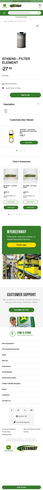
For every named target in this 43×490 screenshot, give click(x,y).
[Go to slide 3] (21, 150)
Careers (26, 432)
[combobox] (24, 13)
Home (5, 21)
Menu (4, 13)
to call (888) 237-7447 (21, 1)
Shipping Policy (7, 434)
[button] (37, 26)
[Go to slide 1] (16, 150)
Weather (22, 416)
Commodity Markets (23, 422)
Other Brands (7, 372)
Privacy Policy (6, 432)
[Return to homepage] (12, 8)
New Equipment (8, 343)
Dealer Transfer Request (11, 383)
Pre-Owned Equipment (10, 349)
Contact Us (6, 400)
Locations (5, 395)
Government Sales (9, 378)
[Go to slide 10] (32, 214)
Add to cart (25, 95)
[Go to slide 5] (19, 214)
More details (11, 202)
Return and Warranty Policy (32, 429)
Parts (4, 355)
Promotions (11, 21)
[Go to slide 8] (27, 214)
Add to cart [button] (28, 142)
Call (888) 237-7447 (21, 310)
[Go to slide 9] (29, 214)
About (4, 389)
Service (5, 360)
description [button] (9, 104)
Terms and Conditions (9, 429)
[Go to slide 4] (24, 150)
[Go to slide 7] (24, 214)
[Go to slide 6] (21, 214)
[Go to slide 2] (19, 150)
